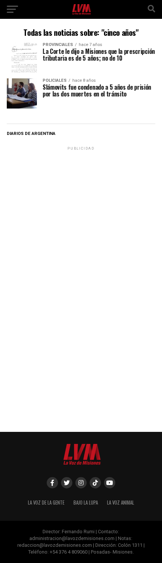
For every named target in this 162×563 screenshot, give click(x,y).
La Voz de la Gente (46, 502)
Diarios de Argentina (31, 133)
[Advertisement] (81, 199)
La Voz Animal (120, 502)
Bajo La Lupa (85, 502)
